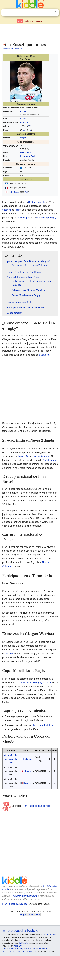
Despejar (49, 12)
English (39, 21)
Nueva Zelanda (41, 456)
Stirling (23, 111)
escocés (6, 209)
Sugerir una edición (30, 914)
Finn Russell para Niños (14, 903)
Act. (26, 192)
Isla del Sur (24, 456)
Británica (24, 122)
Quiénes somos (37, 948)
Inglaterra (27, 758)
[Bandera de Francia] (6, 187)
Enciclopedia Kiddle (20, 930)
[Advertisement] (30, 32)
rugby (17, 209)
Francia (27, 782)
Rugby (23, 137)
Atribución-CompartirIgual (24, 895)
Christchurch (49, 460)
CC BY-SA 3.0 (49, 934)
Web (20, 21)
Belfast (9, 653)
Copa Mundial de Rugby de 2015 (34, 682)
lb (30, 130)
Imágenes (29, 21)
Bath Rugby (25, 152)
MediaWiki (18, 945)
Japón (28, 770)
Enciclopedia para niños (13, 48)
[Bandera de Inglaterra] (6, 192)
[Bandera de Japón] (22, 770)
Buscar (55, 12)
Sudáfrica (44, 354)
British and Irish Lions (43, 725)
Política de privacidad (12, 951)
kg (24, 130)
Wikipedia (23, 942)
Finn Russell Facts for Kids (36, 805)
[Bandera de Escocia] (21, 167)
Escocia (23, 118)
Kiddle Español (9, 948)
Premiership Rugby (28, 156)
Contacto (30, 951)
